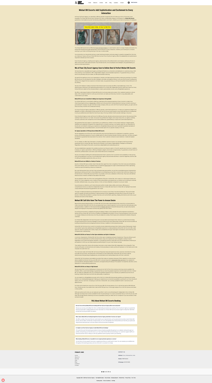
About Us (95, 2)
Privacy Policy (128, 377)
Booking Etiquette (114, 377)
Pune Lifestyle (107, 377)
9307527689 (127, 362)
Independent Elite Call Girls (118, 260)
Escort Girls (93, 103)
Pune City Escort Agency (102, 48)
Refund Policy (121, 377)
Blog (110, 2)
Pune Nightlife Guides (100, 377)
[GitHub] (108, 371)
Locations (116, 2)
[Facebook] (101, 371)
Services (101, 2)
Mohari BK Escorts (129, 18)
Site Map (113, 380)
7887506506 (125, 358)
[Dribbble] (106, 371)
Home (89, 2)
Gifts (106, 2)
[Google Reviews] (110, 371)
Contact (122, 2)
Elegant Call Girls (105, 206)
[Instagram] (103, 371)
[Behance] (105, 371)
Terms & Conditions (107, 380)
